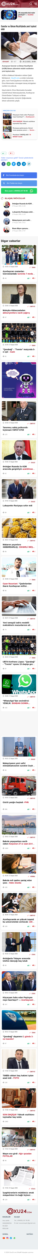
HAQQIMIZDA (7, 1223)
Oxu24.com (15, 78)
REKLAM (5, 1228)
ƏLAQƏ (5, 1226)
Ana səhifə (6, 1220)
